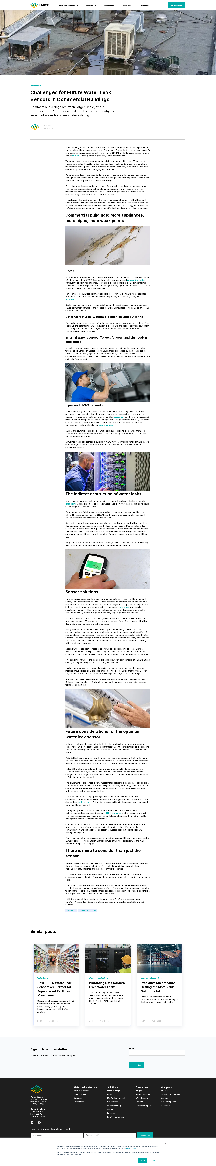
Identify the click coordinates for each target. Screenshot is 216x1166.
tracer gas (124, 607)
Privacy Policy (131, 1148)
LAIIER (47, 125)
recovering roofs (135, 280)
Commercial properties (87, 910)
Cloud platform (80, 1094)
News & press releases (170, 1094)
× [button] (165, 1142)
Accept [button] (142, 1160)
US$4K (75, 155)
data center (71, 504)
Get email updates (168, 1102)
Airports (110, 1109)
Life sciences (112, 1102)
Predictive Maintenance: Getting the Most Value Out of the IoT (158, 987)
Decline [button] (153, 1160)
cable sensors (85, 802)
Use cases (78, 1098)
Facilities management (116, 1117)
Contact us (165, 1105)
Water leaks (71, 910)
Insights (139, 1091)
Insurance (111, 1113)
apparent (70, 299)
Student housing (114, 1105)
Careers (164, 1098)
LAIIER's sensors (113, 813)
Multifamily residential (116, 1098)
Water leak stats (142, 1098)
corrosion (119, 417)
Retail (109, 1094)
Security (139, 1102)
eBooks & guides (143, 1094)
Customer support (143, 1105)
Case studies (79, 1102)
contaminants (106, 425)
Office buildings (113, 1091)
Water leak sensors (82, 1091)
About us (164, 1091)
